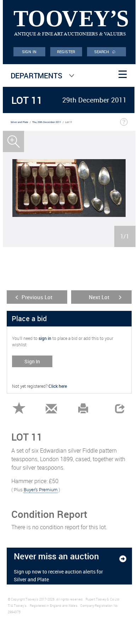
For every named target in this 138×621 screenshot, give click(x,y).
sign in (45, 338)
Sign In (32, 361)
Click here (57, 386)
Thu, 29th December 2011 (46, 122)
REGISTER (66, 51)
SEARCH (105, 51)
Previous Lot (37, 297)
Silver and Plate (19, 122)
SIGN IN (29, 51)
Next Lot (99, 297)
